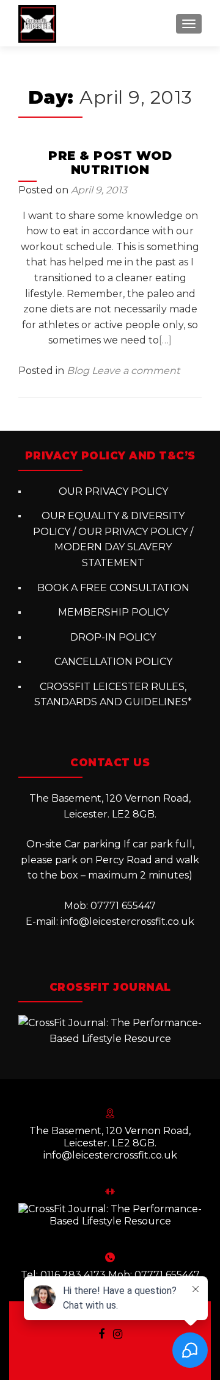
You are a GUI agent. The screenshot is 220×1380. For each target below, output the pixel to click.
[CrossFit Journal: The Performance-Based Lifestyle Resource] (110, 1030)
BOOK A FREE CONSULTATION (113, 588)
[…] (165, 340)
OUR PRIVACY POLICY (113, 491)
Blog (78, 370)
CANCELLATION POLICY (113, 661)
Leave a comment (136, 370)
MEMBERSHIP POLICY (113, 612)
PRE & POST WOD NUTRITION (110, 162)
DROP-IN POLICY (113, 637)
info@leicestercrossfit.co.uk (127, 921)
